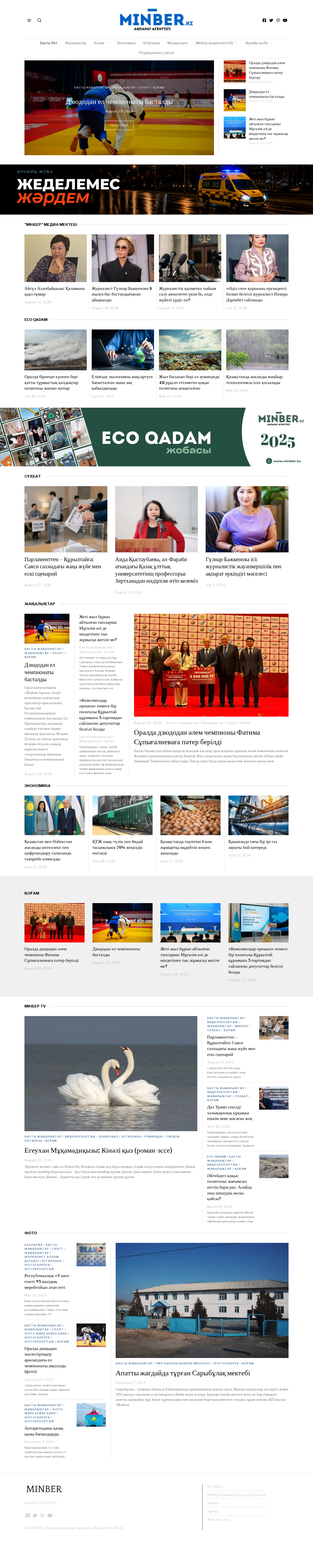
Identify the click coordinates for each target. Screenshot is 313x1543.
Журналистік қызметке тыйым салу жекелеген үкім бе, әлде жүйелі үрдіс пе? (187, 294)
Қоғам (99, 43)
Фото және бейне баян (45, 1333)
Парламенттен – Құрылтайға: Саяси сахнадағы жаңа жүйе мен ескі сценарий (62, 566)
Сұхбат (214, 1030)
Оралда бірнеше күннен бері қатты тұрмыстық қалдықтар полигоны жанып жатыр (51, 382)
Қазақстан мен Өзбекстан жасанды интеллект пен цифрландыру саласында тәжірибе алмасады (48, 850)
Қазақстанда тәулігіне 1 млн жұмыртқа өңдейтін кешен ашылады (186, 847)
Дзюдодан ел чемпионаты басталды (266, 94)
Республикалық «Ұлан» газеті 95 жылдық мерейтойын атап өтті (46, 1281)
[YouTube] (285, 20)
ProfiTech (115, 1527)
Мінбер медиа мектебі (214, 43)
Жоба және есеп (218, 1519)
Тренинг (213, 1502)
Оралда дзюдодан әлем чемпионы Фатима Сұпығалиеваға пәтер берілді (267, 70)
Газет (57, 1248)
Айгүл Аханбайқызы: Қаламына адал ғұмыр (54, 291)
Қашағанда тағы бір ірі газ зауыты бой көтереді (252, 844)
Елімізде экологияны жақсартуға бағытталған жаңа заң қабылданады (122, 382)
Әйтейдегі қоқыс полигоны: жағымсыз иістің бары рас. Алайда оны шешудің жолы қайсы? (229, 1187)
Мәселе (241, 1026)
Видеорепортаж (80, 1136)
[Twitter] (271, 20)
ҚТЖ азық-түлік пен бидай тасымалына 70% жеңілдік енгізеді (117, 847)
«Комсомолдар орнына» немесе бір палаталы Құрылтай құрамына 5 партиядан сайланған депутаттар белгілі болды (100, 714)
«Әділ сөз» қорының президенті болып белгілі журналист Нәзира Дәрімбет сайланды (257, 294)
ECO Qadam (35, 319)
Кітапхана (151, 43)
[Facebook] (264, 20)
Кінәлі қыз (108, 1136)
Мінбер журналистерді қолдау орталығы (236, 1494)
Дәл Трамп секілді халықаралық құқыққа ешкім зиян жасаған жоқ (229, 1112)
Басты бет (48, 43)
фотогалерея (226, 1363)
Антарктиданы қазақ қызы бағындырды (43, 1431)
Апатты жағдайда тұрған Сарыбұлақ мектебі (183, 1373)
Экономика (126, 43)
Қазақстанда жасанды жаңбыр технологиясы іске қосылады (254, 379)
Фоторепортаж (39, 1269)
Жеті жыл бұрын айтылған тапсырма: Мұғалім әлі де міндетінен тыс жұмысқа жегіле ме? (119, 101)
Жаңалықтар (75, 43)
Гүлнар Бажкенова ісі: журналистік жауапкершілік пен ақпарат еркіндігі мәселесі (243, 566)
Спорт (232, 723)
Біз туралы (215, 1486)
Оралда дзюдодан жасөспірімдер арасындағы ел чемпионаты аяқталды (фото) (45, 1360)
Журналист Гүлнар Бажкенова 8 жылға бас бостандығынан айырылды (122, 294)
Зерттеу (212, 1511)
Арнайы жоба (257, 43)
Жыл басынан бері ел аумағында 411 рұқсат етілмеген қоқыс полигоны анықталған (189, 382)
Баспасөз (33, 1245)
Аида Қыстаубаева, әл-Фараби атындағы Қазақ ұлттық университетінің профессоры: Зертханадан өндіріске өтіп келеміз (156, 570)
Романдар (153, 1136)
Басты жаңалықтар (98, 78)
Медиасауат (177, 43)
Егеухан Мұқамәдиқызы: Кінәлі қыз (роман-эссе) (98, 1150)
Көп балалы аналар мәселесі (183, 1363)
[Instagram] (278, 20)
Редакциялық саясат (156, 53)
